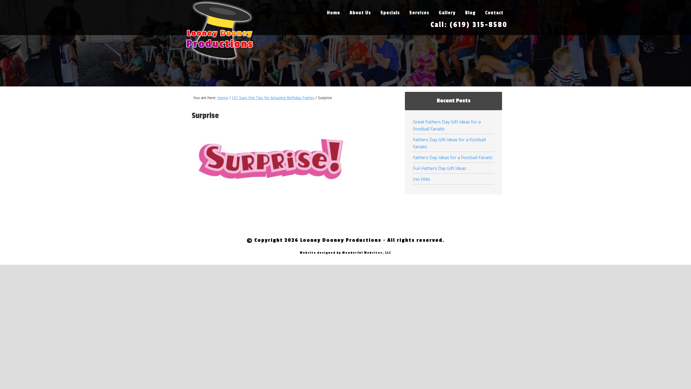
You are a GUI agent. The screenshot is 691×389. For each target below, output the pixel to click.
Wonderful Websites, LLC (366, 252)
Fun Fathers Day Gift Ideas (439, 168)
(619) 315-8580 (478, 24)
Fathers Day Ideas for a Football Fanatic (453, 157)
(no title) (421, 179)
